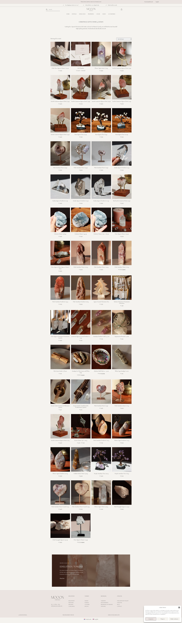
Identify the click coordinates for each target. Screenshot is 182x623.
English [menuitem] (96, 619)
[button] (179, 607)
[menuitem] (148, 1)
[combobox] (53, 9)
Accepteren (150, 619)
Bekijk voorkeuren (174, 619)
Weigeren (163, 619)
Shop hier (62, 578)
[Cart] (121, 9)
